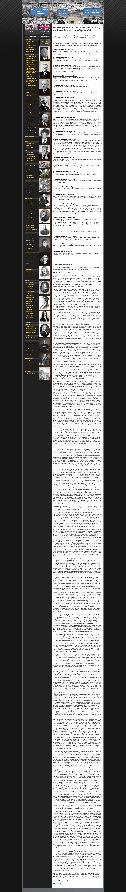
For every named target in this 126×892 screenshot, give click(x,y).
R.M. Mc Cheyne (29, 307)
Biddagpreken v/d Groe (31, 254)
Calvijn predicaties (30, 326)
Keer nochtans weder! (31, 158)
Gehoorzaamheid (30, 154)
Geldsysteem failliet (30, 236)
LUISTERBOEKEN (32, 36)
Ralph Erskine (29, 309)
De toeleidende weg (30, 64)
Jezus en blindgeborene (31, 113)
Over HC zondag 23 (30, 367)
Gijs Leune (28, 171)
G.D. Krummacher (30, 297)
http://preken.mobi (45, 34)
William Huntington (30, 319)
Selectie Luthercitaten (31, 330)
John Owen (28, 303)
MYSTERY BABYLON (30, 240)
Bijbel (26, 141)
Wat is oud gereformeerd (31, 354)
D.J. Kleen (28, 43)
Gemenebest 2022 (30, 238)
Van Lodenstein (29, 317)
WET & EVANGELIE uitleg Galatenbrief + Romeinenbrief (39, 11)
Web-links (27, 371)
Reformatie (27, 324)
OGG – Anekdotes (29, 282)
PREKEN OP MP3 (45, 31)
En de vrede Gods (30, 74)
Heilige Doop (29, 209)
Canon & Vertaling (30, 143)
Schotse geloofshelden (31, 277)
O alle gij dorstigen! (30, 117)
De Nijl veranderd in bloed (32, 60)
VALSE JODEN (29, 248)
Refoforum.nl (29, 221)
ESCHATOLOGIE (29, 233)
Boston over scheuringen (31, 255)
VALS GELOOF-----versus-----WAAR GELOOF (63, 12)
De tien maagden (30, 62)
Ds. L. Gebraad (29, 288)
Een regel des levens (30, 184)
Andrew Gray (29, 293)
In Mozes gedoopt (30, 104)
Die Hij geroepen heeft (31, 66)
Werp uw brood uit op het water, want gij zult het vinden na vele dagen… (53, 3)
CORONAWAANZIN (45, 36)
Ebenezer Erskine (30, 295)
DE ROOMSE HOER (30, 234)
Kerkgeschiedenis (29, 269)
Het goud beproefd (30, 87)
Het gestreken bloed (30, 156)
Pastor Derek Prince (30, 242)
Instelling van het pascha (31, 108)
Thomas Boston (29, 315)
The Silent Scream (30, 227)
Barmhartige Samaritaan (31, 56)
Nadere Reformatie (30, 365)
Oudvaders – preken (29, 291)
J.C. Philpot (28, 364)
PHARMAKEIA (29, 244)
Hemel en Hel (29, 211)
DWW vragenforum (30, 362)
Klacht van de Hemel (30, 350)
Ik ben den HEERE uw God (32, 102)
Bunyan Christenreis (30, 165)
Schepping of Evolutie (31, 223)
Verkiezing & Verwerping (31, 229)
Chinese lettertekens (30, 202)
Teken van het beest (30, 246)
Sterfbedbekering (30, 192)
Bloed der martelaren (30, 271)
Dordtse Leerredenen (30, 138)
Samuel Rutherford (30, 311)
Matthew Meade (29, 305)
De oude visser (29, 152)
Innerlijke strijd (29, 188)
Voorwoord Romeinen (31, 332)
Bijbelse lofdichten (29, 150)
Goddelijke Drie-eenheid (31, 328)
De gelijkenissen (29, 58)
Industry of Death (30, 213)
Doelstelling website (30, 373)
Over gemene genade (30, 352)
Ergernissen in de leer (31, 45)
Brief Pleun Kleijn (30, 348)
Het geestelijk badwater (31, 85)
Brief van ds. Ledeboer (31, 257)
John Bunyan (29, 301)
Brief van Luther (29, 259)
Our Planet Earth (29, 217)
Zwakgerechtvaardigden (31, 132)
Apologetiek (28, 39)
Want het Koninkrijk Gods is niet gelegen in (32, 128)
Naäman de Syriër (30, 115)
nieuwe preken (74, 19)
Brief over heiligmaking (31, 346)
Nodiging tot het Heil (30, 190)
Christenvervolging (30, 205)
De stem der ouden (30, 167)
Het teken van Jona (30, 97)
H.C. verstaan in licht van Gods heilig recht (31, 81)
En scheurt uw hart (30, 76)
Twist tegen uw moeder (31, 265)
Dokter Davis (29, 169)
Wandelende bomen (30, 122)
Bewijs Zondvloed (30, 200)
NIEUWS (32, 31)
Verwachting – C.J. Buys (30, 335)
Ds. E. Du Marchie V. (30, 284)
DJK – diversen (28, 198)
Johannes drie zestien (31, 173)
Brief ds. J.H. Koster (30, 344)
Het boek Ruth (29, 83)
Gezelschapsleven (30, 207)
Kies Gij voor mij (29, 160)
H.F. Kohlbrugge (29, 299)
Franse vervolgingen (30, 273)
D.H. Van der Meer (30, 41)
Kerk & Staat (28, 252)
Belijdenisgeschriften (30, 136)
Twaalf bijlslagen (29, 194)
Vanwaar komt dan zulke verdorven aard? (31, 120)
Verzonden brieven (29, 341)
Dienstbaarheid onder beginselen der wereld (31, 69)
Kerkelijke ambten (30, 263)
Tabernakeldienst (30, 225)
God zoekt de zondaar (31, 78)
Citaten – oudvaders (29, 181)
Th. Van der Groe (29, 313)
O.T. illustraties (29, 147)
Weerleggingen (29, 51)
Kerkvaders (28, 275)
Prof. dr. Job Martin (30, 219)
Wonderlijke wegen (30, 177)
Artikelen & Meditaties (30, 54)
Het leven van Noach (30, 89)
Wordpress (80, 889)
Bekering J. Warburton (31, 360)
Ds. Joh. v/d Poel (29, 286)
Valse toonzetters (30, 49)
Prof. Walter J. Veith (32, 34)
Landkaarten (29, 145)
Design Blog (69, 889)
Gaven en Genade (30, 186)
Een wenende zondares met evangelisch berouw (32, 72)
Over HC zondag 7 (30, 47)
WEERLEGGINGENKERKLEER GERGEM (92, 11)
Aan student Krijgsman (31, 342)
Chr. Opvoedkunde (30, 204)
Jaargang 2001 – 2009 (30, 337)
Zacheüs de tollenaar (30, 130)
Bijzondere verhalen (29, 163)
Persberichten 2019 (29, 322)
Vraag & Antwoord (29, 358)
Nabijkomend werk (30, 215)
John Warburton (29, 175)
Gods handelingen (30, 261)
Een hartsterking (29, 182)
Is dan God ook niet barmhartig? (30, 111)
